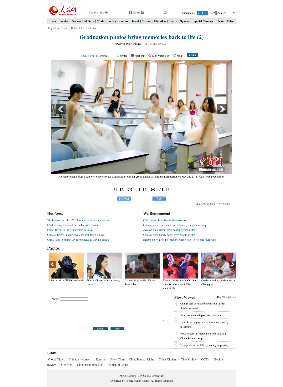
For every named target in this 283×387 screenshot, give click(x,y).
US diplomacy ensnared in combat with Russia (72, 225)
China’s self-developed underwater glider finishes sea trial (202, 306)
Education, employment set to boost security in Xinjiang (204, 324)
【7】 (161, 189)
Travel (135, 21)
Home (52, 21)
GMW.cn (67, 365)
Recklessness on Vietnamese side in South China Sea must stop (203, 336)
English (52, 28)
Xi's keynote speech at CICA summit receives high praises (78, 220)
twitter (123, 56)
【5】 (145, 189)
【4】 (138, 189)
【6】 (153, 189)
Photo (220, 21)
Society (112, 21)
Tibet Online (189, 359)
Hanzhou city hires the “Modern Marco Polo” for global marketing (179, 239)
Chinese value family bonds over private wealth (169, 235)
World (101, 21)
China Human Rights (142, 359)
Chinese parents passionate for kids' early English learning (174, 225)
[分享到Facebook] (130, 12)
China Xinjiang (168, 359)
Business (76, 21)
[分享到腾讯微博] (143, 12)
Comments (103, 56)
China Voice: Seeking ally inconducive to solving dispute (78, 239)
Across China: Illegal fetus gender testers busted (169, 230)
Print (92, 56)
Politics (64, 21)
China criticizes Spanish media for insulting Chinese (75, 235)
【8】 (168, 189)
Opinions (185, 21)
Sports (173, 21)
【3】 (130, 189)
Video (230, 21)
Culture (123, 21)
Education (160, 21)
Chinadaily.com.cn (80, 359)
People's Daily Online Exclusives (79, 28)
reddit (180, 56)
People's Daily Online (128, 43)
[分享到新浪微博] (138, 12)
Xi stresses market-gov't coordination (200, 315)
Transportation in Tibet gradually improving (204, 345)
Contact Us (158, 376)
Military (89, 21)
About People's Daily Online (135, 376)
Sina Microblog (160, 56)
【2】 (122, 189)
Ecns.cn (100, 359)
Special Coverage (203, 21)
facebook (140, 56)
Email (84, 56)
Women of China (117, 365)
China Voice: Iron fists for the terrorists (164, 220)
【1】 (114, 189)
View (117, 328)
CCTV (205, 359)
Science (146, 21)
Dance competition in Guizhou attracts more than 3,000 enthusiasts (155, 284)
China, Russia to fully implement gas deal (70, 230)
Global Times (56, 359)
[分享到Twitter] (134, 12)
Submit (100, 328)
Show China (117, 359)
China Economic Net (90, 365)
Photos (53, 248)
